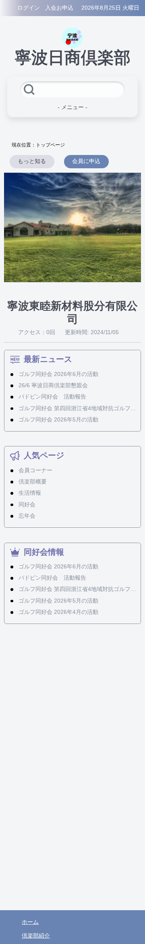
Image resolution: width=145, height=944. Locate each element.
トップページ (50, 145)
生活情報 (30, 493)
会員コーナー (35, 470)
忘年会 (27, 516)
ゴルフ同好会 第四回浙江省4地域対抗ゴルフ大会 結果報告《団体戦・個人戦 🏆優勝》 (79, 408)
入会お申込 (59, 8)
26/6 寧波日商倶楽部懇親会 (53, 385)
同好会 (27, 505)
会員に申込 (86, 161)
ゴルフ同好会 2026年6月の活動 (58, 374)
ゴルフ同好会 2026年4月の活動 (58, 612)
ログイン (28, 8)
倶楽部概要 (33, 482)
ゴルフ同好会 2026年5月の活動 (58, 420)
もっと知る (32, 161)
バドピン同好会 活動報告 (52, 397)
